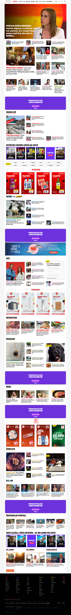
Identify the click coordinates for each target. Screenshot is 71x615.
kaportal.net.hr (29, 607)
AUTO (40, 1)
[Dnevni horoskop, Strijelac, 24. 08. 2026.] (33, 165)
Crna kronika (7, 582)
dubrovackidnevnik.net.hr (48, 607)
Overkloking (52, 585)
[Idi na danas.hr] (15, 1)
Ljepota (40, 584)
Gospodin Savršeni (29, 590)
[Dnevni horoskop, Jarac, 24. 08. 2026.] (41, 165)
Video (64, 579)
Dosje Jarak (7, 588)
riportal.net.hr (41, 607)
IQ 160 (44, 1)
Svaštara (52, 588)
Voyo (27, 593)
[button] (7, 148)
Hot (24, 1)
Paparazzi (28, 584)
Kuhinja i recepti (41, 582)
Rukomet (17, 580)
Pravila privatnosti (30, 603)
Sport (20, 1)
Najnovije (64, 581)
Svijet (6, 580)
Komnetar (52, 584)
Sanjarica (64, 582)
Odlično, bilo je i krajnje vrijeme (54, 268)
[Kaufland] (35, 421)
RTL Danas (7, 584)
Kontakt (35, 603)
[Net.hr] (63, 603)
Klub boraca (17, 582)
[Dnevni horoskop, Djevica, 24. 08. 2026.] (58, 162)
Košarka (17, 585)
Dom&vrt (40, 580)
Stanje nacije (7, 587)
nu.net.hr (60, 607)
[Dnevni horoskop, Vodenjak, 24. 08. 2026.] (50, 165)
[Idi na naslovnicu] (9, 2)
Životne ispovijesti (41, 593)
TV (27, 585)
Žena (37, 1)
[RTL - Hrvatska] (59, 603)
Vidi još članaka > (10, 570)
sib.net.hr (24, 607)
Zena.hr (10, 607)
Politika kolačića (23, 603)
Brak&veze (40, 579)
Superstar (28, 588)
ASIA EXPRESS (49, 1)
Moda (40, 587)
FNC (16, 590)
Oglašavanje (12, 603)
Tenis (17, 587)
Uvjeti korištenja (17, 603)
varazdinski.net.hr (35, 607)
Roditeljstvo (40, 590)
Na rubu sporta (18, 584)
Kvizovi (52, 590)
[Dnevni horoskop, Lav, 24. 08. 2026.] (50, 162)
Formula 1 (17, 592)
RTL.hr (7, 607)
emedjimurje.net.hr (19, 607)
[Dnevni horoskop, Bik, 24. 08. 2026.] (24, 162)
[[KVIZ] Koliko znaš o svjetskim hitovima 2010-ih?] (55, 462)
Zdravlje (40, 592)
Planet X (52, 587)
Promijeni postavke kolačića (42, 603)
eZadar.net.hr (56, 607)
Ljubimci (40, 585)
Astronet (52, 579)
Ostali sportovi (18, 588)
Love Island (28, 587)
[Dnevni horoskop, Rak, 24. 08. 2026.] (41, 162)
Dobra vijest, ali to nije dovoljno (54, 275)
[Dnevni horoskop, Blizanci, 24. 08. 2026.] (33, 162)
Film (27, 580)
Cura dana (52, 580)
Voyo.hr (13, 607)
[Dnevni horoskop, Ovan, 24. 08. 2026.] (15, 162)
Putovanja (40, 588)
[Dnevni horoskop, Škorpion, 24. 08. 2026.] (24, 165)
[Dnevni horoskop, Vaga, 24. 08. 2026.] (15, 165)
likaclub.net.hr (18, 609)
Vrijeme (7, 590)
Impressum (7, 603)
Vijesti (6, 579)
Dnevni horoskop (53, 582)
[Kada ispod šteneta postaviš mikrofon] (55, 352)
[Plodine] (35, 169)
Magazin (28, 1)
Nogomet (17, 579)
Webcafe (33, 1)
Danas (7, 577)
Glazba (28, 582)
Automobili (40, 595)
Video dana (52, 592)
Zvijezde (28, 579)
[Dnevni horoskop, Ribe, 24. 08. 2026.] (58, 165)
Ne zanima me (50, 271)
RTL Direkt (7, 585)
